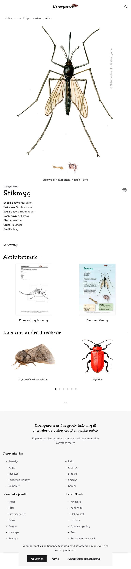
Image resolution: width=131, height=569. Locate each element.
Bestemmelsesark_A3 (83, 538)
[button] (5, 7)
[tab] (55, 389)
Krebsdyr (73, 467)
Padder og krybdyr (19, 479)
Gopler (72, 486)
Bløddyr (72, 473)
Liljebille (97, 379)
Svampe (13, 538)
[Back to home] (65, 7)
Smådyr (72, 479)
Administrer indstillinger (84, 558)
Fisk (70, 461)
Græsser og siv (17, 514)
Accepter (37, 558)
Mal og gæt (77, 514)
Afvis (55, 558)
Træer (12, 501)
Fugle (12, 467)
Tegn (73, 532)
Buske (12, 520)
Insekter (13, 473)
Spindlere (14, 486)
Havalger (14, 532)
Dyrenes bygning (80, 526)
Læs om (75, 520)
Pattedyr (13, 461)
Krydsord (76, 501)
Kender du (77, 507)
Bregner (13, 526)
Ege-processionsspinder (34, 379)
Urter (11, 507)
